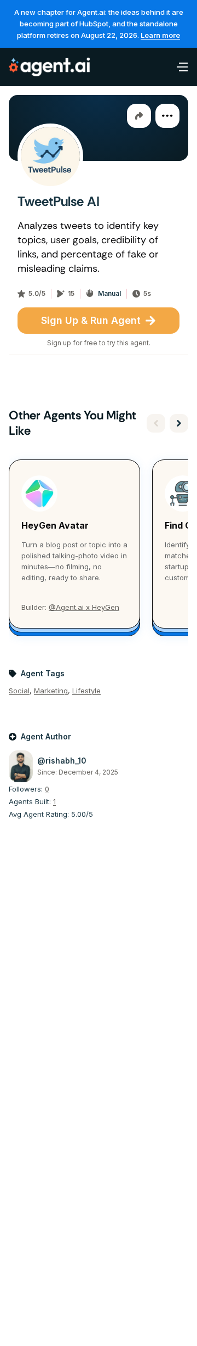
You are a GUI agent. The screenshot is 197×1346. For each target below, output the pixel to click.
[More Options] (167, 116)
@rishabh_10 (61, 760)
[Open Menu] (176, 67)
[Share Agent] (139, 116)
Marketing (51, 690)
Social (19, 690)
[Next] (179, 423)
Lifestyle (86, 690)
